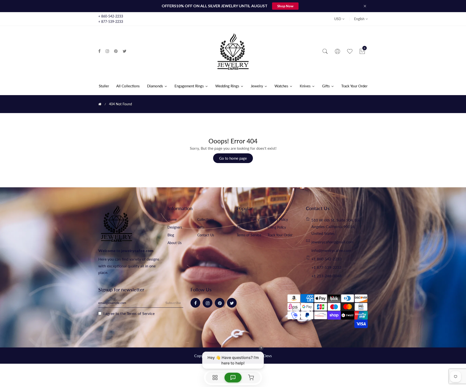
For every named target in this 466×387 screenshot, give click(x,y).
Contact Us (205, 235)
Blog (170, 235)
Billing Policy (276, 227)
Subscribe (173, 303)
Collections (205, 219)
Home (172, 219)
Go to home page (233, 158)
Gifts (200, 227)
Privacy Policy (277, 219)
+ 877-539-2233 (110, 21)
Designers (174, 227)
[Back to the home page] (99, 104)
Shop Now (285, 6)
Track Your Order (279, 235)
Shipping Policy (248, 219)
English (360, 19)
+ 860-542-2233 (110, 16)
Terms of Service (249, 235)
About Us (174, 243)
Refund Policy (247, 227)
